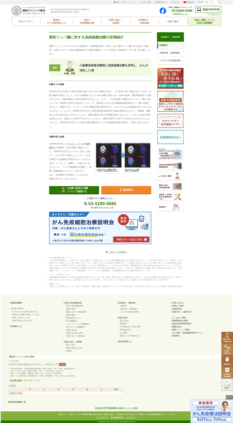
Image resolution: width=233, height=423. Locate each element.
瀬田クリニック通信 (180, 330)
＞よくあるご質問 (144, 2)
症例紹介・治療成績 (144, 21)
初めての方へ (26, 21)
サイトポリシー (102, 417)
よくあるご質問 (179, 318)
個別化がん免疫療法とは (56, 21)
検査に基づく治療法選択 (76, 312)
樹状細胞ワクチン (73, 318)
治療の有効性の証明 (74, 333)
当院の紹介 (173, 21)
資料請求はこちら (180, 14)
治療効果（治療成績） (129, 309)
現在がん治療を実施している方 (26, 314)
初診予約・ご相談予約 (181, 312)
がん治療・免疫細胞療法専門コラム (187, 333)
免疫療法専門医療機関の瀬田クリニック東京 (116, 408)
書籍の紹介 (177, 327)
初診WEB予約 (211, 9)
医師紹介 (123, 323)
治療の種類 (70, 315)
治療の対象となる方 (74, 348)
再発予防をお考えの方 (22, 321)
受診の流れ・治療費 (116, 21)
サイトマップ (131, 417)
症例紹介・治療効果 (127, 303)
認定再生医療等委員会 (181, 323)
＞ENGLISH (175, 2)
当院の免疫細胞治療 (87, 21)
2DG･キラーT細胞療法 (75, 327)
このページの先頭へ (118, 252)
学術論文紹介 (125, 330)
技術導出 (176, 336)
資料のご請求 (178, 306)
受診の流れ (70, 345)
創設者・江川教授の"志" (130, 336)
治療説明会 (177, 309)
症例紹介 (123, 306)
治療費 (68, 351)
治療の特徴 (70, 309)
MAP (62, 364)
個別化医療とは (125, 341)
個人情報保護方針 (117, 417)
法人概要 (123, 333)
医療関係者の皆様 (180, 321)
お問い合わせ (178, 303)
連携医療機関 (16, 303)
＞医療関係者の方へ (161, 2)
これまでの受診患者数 (129, 312)
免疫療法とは (16, 326)
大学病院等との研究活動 (130, 327)
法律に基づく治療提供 (75, 336)
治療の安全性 (71, 330)
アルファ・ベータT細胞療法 (78, 324)
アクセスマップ (214, 14)
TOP (117, 2)
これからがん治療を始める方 (25, 311)
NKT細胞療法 (71, 321)
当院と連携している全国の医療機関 (204, 21)
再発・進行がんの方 (21, 318)
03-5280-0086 (182, 10)
